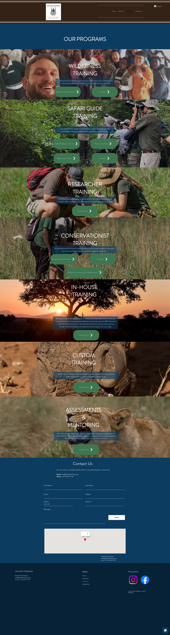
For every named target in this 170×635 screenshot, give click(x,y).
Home (85, 576)
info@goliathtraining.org (69, 474)
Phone (88, 501)
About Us (85, 578)
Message (47, 509)
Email (46, 494)
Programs (86, 581)
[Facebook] (145, 580)
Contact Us (86, 584)
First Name (47, 485)
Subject (88, 494)
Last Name (89, 485)
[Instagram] (133, 580)
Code (46, 501)
